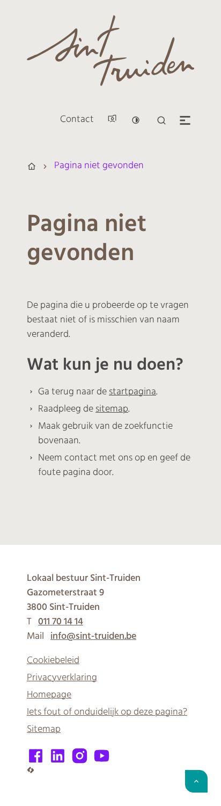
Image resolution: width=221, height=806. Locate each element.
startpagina (132, 392)
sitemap (111, 409)
